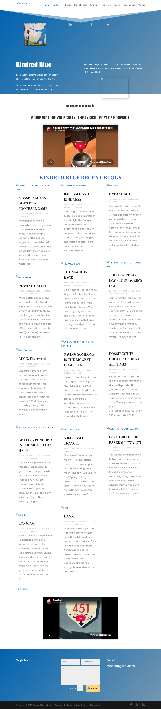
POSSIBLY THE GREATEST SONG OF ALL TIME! (125, 358)
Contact (57, 5)
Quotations (129, 5)
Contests (106, 5)
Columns (94, 5)
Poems (117, 5)
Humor (45, 214)
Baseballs (136, 448)
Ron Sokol (25, 214)
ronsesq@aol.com (121, 666)
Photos (67, 5)
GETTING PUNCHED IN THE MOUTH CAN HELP (35, 445)
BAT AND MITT (121, 194)
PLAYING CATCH (32, 285)
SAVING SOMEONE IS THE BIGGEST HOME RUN (79, 359)
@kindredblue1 (93, 72)
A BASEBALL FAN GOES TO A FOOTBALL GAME (32, 203)
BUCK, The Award (32, 358)
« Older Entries (22, 589)
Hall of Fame (80, 5)
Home (46, 5)
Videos (141, 5)
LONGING (26, 523)
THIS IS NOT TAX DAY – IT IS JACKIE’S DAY (125, 280)
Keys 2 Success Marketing (88, 705)
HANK (69, 516)
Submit (94, 688)
